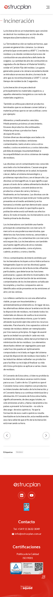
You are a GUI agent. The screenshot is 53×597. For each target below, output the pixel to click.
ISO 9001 (28, 557)
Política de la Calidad (28, 554)
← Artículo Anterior (6, 435)
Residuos (19, 452)
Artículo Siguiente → (46, 435)
